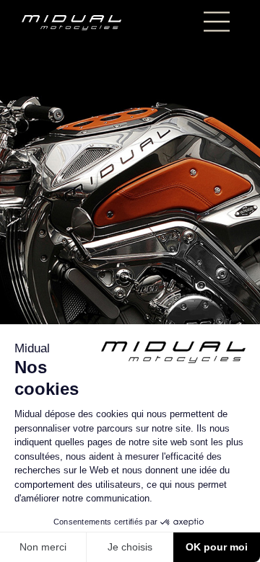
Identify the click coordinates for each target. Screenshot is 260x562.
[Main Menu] (216, 21)
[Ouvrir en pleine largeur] (130, 281)
